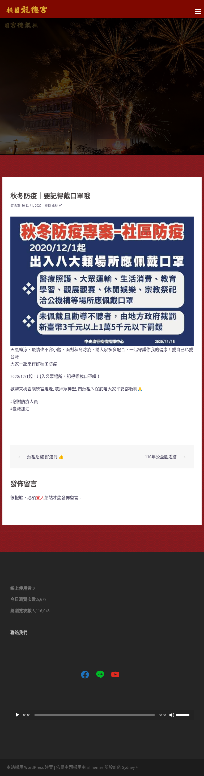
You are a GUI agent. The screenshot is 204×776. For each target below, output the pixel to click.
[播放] (17, 715)
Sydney (128, 767)
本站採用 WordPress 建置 (29, 767)
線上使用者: (21, 588)
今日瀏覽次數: (23, 599)
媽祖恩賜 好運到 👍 (45, 456)
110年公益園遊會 (161, 456)
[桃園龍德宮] (26, 8)
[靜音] (172, 715)
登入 (40, 497)
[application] (102, 715)
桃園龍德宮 (53, 205)
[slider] (183, 714)
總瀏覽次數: (21, 610)
